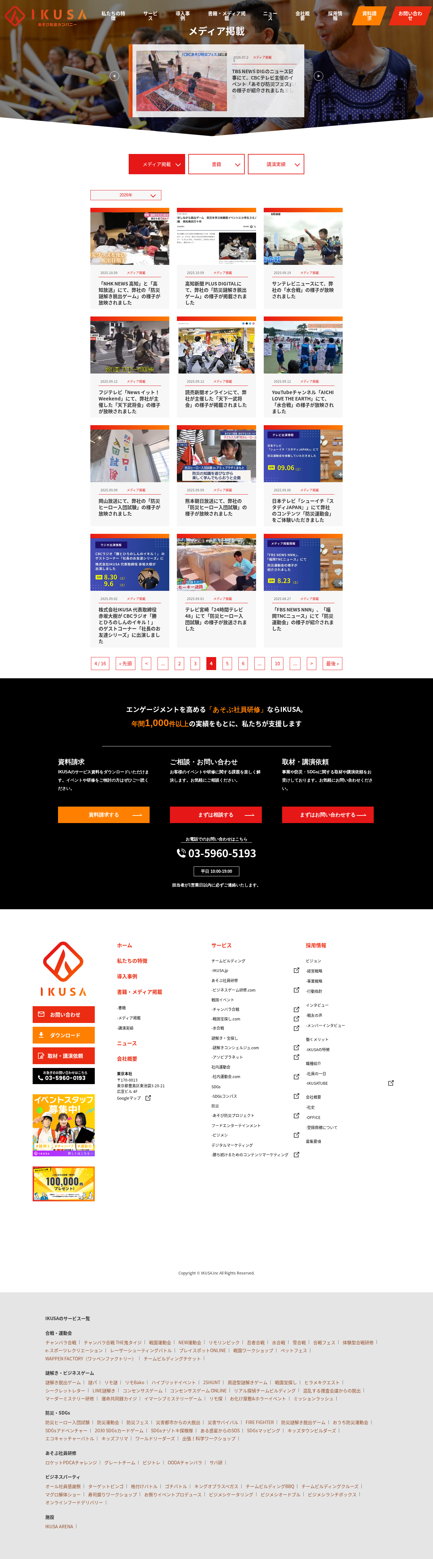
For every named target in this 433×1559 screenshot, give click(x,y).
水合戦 (278, 1342)
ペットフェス (294, 1350)
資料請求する (104, 814)
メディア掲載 (157, 164)
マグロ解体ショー (63, 1494)
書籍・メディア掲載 (227, 16)
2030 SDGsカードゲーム (119, 1430)
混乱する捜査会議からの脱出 (332, 1390)
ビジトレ (151, 1462)
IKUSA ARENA (59, 1526)
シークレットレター (65, 1390)
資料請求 (369, 16)
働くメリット (317, 1039)
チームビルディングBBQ (270, 1486)
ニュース (270, 16)
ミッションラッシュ (313, 1398)
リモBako (134, 1382)
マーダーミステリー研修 (69, 1398)
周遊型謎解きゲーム (248, 1382)
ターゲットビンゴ (106, 1486)
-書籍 (121, 1008)
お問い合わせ (410, 16)
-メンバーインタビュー (325, 1025)
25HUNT (211, 1382)
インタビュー (317, 1005)
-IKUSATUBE (317, 1083)
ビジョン (313, 961)
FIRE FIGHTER (260, 1422)
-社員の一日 (316, 1074)
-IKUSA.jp (219, 970)
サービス (150, 16)
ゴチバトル (176, 1486)
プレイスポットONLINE (202, 1350)
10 (277, 663)
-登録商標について (322, 1127)
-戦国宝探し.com (225, 1019)
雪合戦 (299, 1342)
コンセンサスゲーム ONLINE (198, 1390)
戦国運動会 (160, 1342)
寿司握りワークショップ (112, 1494)
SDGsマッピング (263, 1430)
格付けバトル (144, 1486)
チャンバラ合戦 (60, 1342)
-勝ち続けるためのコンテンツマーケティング (249, 1155)
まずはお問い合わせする (328, 814)
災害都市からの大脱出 (178, 1422)
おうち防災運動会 (350, 1422)
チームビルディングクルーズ (330, 1486)
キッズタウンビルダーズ (312, 1430)
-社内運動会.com (225, 1076)
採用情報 (335, 16)
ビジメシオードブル (281, 1494)
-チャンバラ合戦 (225, 1009)
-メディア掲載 (129, 1018)
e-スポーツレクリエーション (74, 1350)
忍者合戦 (256, 1342)
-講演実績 (125, 1028)
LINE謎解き (104, 1390)
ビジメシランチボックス (332, 1494)
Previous (114, 76)
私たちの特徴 (113, 16)
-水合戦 (217, 1028)
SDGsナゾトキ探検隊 (172, 1430)
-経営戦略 (314, 971)
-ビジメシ (219, 1135)
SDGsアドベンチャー (66, 1430)
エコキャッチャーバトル (69, 1438)
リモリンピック (224, 1342)
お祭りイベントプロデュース (173, 1494)
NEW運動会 (189, 1342)
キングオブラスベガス (216, 1486)
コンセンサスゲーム (143, 1390)
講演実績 (276, 164)
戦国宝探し (286, 1382)
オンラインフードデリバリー (74, 1502)
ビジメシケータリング (231, 1494)
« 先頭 (125, 663)
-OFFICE (313, 1117)
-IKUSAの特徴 (318, 1049)
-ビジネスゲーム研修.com (233, 990)
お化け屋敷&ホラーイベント (258, 1398)
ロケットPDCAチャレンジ (71, 1462)
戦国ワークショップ (253, 1350)
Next (318, 76)
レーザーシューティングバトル (141, 1350)
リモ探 (216, 1398)
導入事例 (183, 16)
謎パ (92, 1382)
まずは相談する (216, 814)
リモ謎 (111, 1382)
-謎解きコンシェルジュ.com (235, 1048)
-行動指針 (314, 991)
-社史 (310, 1107)
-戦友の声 (314, 1015)
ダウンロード (65, 1035)
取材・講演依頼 (65, 1055)
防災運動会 (108, 1422)
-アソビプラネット (227, 1057)
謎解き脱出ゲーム (63, 1382)
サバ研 (216, 1462)
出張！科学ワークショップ (209, 1438)
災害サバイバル (223, 1422)
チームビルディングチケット (172, 1358)
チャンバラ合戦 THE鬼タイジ (113, 1342)
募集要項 (313, 1141)
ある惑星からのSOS (220, 1430)
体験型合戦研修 (358, 1342)
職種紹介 (313, 1063)
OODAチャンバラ (185, 1462)
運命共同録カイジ (119, 1398)
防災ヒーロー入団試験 (67, 1422)
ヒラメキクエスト (322, 1382)
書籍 (216, 164)
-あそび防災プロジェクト (233, 1115)
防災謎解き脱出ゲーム (303, 1422)
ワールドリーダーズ (155, 1438)
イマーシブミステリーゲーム (173, 1398)
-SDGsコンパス (224, 1096)
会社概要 (302, 16)
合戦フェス (324, 1342)
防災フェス (137, 1422)
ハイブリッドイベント (174, 1382)
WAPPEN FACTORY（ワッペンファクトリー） (90, 1358)
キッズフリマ (114, 1438)
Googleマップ (129, 1098)
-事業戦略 (314, 981)
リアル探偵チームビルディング (265, 1390)
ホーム (124, 945)
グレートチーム (119, 1462)
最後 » (332, 663)
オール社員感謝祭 (63, 1486)
